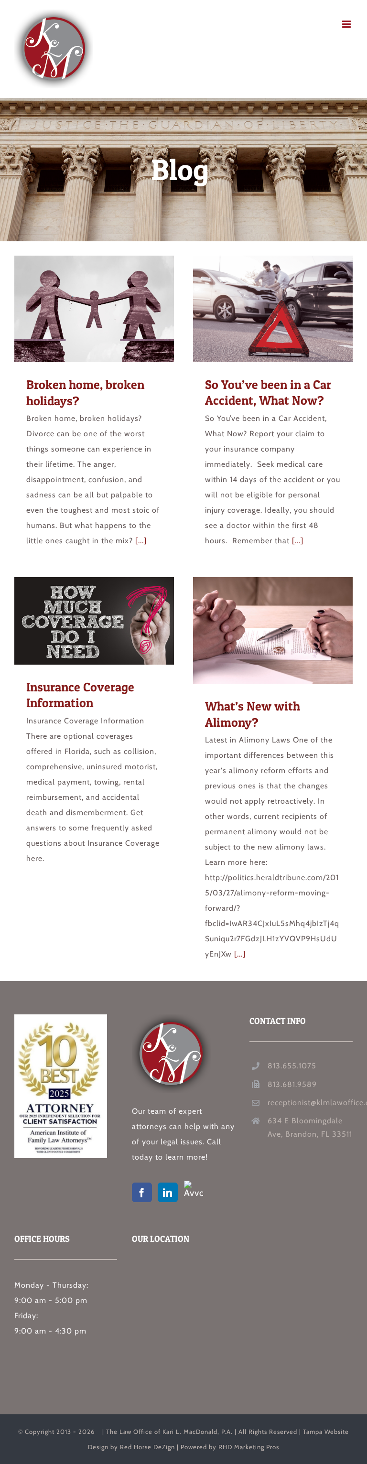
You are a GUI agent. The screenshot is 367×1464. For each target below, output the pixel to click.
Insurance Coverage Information (77, 621)
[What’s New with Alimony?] (273, 630)
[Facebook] (142, 1192)
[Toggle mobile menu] (347, 24)
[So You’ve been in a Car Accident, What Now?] (273, 309)
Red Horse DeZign (147, 1447)
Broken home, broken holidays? (77, 309)
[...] (141, 540)
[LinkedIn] (168, 1192)
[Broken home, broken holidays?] (94, 309)
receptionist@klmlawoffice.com (310, 1102)
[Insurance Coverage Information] (94, 621)
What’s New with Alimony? (256, 631)
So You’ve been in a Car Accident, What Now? (256, 309)
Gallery (112, 309)
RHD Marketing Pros (248, 1447)
